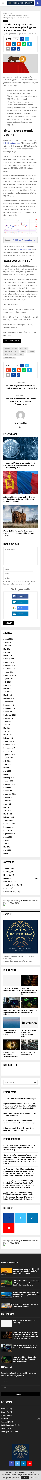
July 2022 (7, 801)
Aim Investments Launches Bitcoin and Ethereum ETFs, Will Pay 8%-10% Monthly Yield (26, 1294)
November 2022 (9, 787)
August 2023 (8, 758)
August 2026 (8, 639)
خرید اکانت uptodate (10, 1169)
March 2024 (7, 735)
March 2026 (7, 655)
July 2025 (7, 682)
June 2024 (7, 725)
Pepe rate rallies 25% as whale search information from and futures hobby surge (24, 1359)
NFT (15, 354)
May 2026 (6, 649)
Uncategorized (9, 891)
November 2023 (9, 748)
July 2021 (7, 840)
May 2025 (6, 688)
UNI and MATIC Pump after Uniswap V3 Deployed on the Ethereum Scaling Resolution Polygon (26, 1283)
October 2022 (8, 791)
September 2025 (9, 675)
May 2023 (6, 768)
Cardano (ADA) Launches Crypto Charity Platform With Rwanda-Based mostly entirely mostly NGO (19, 465)
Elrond (6, 21)
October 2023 (8, 751)
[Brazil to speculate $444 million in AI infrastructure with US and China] (29, 1044)
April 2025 (7, 692)
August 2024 (8, 718)
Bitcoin (6, 872)
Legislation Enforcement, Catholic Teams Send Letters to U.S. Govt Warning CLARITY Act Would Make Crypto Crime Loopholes (19, 1106)
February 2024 (8, 738)
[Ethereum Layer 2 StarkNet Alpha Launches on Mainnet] (6, 1307)
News (5, 888)
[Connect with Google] (20, 610)
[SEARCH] (35, 1082)
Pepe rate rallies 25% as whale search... (29, 1011)
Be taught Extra (12, 341)
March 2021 (7, 853)
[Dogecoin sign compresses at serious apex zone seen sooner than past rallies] (11, 1044)
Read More (34, 1477)
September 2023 (9, 754)
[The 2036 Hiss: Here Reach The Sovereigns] (11, 980)
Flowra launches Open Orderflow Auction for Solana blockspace (25, 1346)
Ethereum (7, 878)
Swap (21, 354)
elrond (23, 351)
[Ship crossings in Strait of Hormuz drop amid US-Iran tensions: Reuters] (11, 1022)
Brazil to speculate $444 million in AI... (28, 1053)
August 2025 (8, 679)
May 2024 (6, 728)
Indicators (8, 354)
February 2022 (8, 817)
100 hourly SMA (25, 250)
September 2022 (9, 794)
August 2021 (8, 837)
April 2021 (7, 850)
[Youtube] (29, 1463)
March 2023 (7, 774)
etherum (31, 351)
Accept (24, 1478)
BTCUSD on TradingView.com (24, 240)
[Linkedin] (23, 1463)
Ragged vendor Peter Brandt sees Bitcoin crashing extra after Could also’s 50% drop (20, 1147)
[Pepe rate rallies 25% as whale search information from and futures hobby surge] (29, 1002)
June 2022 (7, 804)
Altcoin (6, 868)
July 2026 (7, 642)
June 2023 (7, 764)
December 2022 (9, 784)
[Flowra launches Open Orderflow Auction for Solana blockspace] (11, 1002)
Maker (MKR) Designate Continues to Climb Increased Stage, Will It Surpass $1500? (19, 533)
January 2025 (8, 702)
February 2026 (8, 659)
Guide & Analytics (9, 885)
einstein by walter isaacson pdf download (19, 1155)
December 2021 (9, 824)
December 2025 (9, 665)
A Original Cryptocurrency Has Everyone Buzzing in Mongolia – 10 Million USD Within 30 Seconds (19, 499)
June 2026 (7, 646)
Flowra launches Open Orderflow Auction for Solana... (11, 1012)
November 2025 (9, 669)
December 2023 (9, 745)
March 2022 (7, 814)
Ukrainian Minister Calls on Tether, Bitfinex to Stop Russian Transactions (20, 401)
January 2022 (8, 820)
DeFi (16, 351)
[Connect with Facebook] (20, 598)
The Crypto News (10, 34)
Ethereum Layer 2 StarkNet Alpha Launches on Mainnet (25, 1305)
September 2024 (9, 715)
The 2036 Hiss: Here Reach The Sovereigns (11, 989)
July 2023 (7, 761)
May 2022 (6, 807)
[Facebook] (11, 1463)
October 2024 (8, 712)
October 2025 (8, 672)
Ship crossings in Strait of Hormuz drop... (9, 1032)
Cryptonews (9, 351)
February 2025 (8, 698)
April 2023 (7, 771)
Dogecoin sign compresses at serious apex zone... (10, 1054)
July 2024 (7, 721)
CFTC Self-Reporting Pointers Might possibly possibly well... (28, 1033)
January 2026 (8, 662)
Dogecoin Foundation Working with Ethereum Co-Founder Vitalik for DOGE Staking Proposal (26, 1271)
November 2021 (9, 827)
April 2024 (7, 731)
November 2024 (9, 708)
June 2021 (7, 844)
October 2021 (8, 830)
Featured (6, 882)
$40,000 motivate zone (11, 143)
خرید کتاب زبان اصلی (10, 1181)
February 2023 (8, 778)
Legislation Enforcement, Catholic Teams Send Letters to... (29, 991)
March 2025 (7, 695)
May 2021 (6, 847)
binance (7, 348)
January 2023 (8, 781)
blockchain (23, 348)
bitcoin (14, 348)
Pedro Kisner (8, 1145)
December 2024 (9, 705)
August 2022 (8, 797)
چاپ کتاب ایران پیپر (9, 1193)
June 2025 (7, 685)
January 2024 (8, 741)
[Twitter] (17, 1463)
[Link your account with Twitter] (20, 604)
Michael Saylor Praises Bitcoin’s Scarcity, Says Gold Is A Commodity (20, 387)
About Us (7, 914)
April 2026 (7, 652)
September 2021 (9, 834)
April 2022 (7, 811)
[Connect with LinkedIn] (20, 615)
